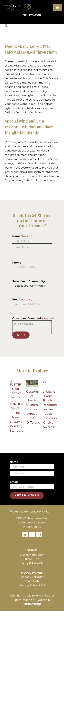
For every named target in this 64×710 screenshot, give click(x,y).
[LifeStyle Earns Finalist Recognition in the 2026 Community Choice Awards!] (48, 383)
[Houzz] (25, 534)
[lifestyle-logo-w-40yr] (17, 5)
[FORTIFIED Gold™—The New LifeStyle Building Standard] (15, 389)
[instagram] (39, 534)
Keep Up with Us (27, 495)
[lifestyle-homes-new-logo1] (30, 511)
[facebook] (32, 534)
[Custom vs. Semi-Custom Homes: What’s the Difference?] (32, 383)
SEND (21, 335)
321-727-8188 (32, 15)
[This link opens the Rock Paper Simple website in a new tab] (32, 604)
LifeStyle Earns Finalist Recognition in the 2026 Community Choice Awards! (52, 409)
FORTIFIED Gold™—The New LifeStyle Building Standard (18, 417)
